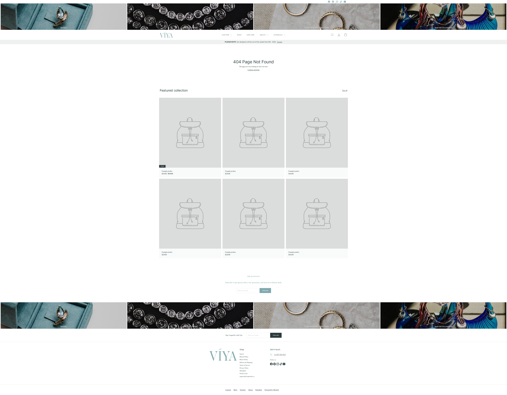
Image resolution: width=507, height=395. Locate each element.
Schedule (278, 35)
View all (344, 90)
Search (242, 354)
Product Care (244, 373)
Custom (226, 35)
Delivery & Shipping (246, 362)
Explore (251, 35)
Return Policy (244, 359)
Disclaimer (243, 371)
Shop (239, 35)
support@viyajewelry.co (247, 376)
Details (279, 42)
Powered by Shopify (272, 390)
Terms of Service (245, 365)
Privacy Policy (244, 368)
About (263, 35)
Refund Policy (244, 357)
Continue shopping (253, 70)
